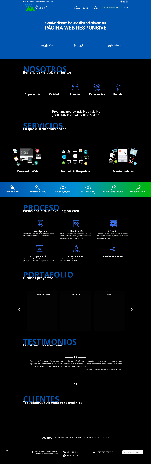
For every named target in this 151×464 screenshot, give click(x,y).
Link (42, 291)
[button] (23, 373)
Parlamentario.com (42, 294)
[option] (75, 368)
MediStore (75, 294)
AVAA (109, 294)
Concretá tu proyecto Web (131, 452)
